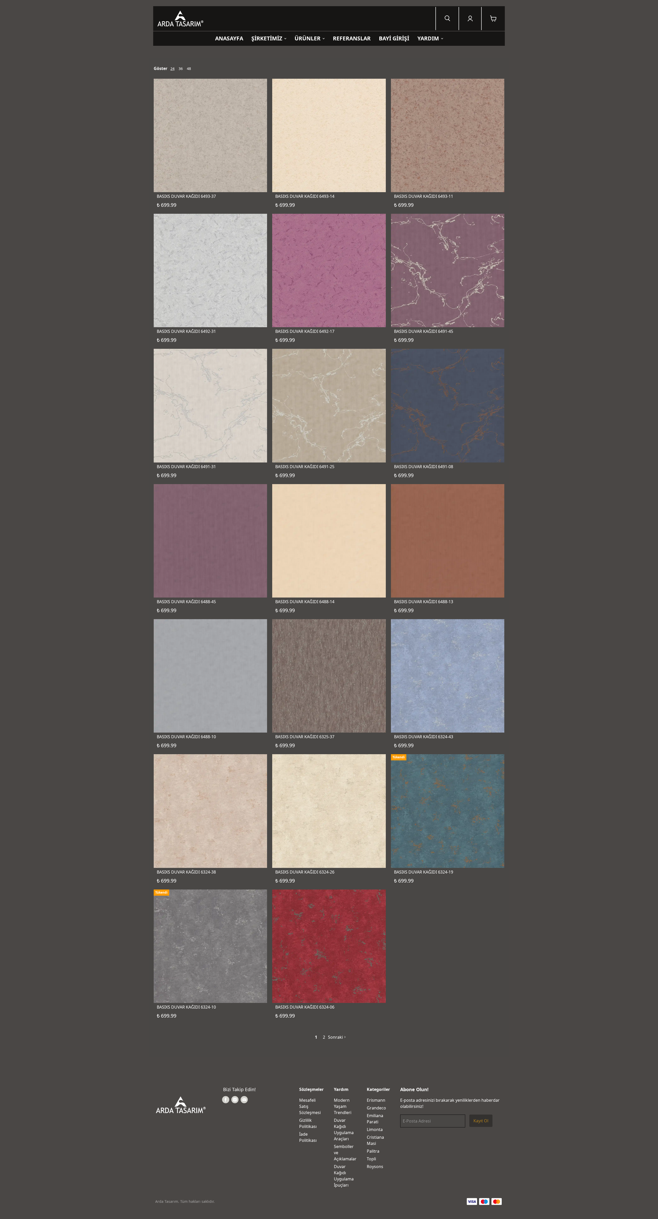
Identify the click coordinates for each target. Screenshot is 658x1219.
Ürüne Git (447, 837)
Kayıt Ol (480, 1121)
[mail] (244, 1099)
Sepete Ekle (210, 161)
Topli (371, 1159)
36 (181, 68)
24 (172, 68)
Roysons (375, 1166)
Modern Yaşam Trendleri (342, 1106)
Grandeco (376, 1108)
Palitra (373, 1151)
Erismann (376, 1100)
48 (189, 68)
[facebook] (225, 1099)
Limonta (375, 1129)
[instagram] (235, 1099)
